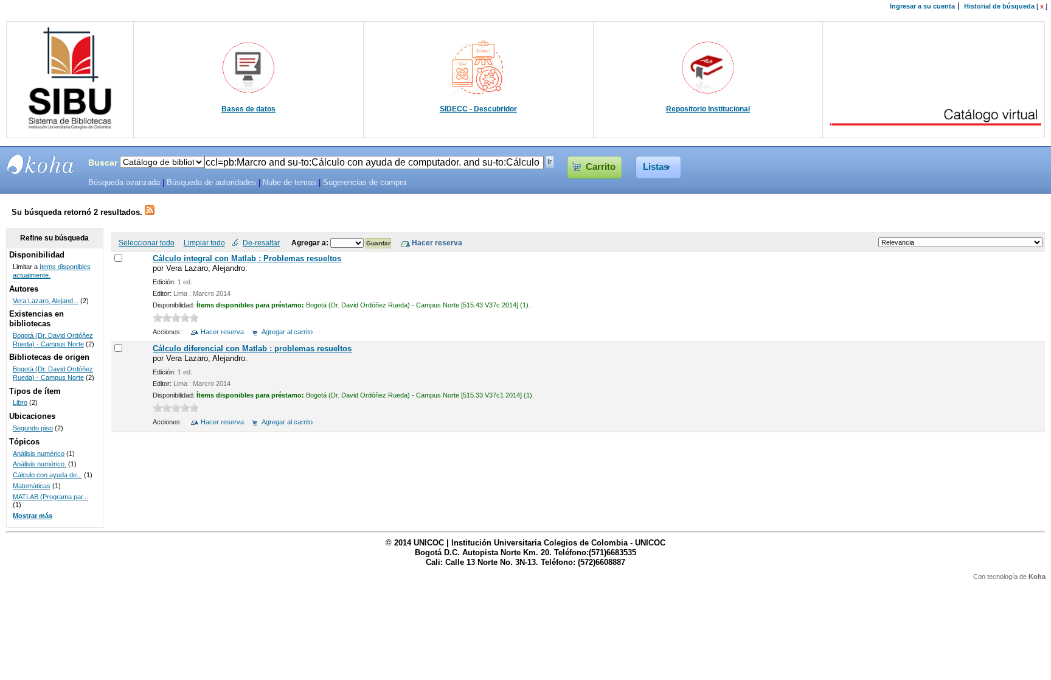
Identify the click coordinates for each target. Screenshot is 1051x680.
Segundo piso (33, 428)
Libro (20, 402)
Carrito (601, 167)
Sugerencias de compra (364, 182)
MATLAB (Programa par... (50, 496)
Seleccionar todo (147, 243)
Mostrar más (32, 515)
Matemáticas (31, 485)
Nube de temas (289, 182)
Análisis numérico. (39, 464)
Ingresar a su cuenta (922, 6)
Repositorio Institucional (708, 109)
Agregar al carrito (287, 331)
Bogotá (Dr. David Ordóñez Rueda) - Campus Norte (53, 340)
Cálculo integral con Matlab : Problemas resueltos (247, 258)
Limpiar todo (204, 243)
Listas (655, 167)
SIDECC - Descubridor (478, 109)
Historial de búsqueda (999, 6)
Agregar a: (310, 243)
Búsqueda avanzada (124, 182)
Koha (1037, 576)
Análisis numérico (38, 453)
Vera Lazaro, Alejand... (45, 300)
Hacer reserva (222, 331)
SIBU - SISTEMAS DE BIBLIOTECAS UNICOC (40, 164)
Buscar (102, 162)
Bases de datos (248, 109)
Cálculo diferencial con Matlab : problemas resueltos (252, 348)
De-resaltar (261, 243)
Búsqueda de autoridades (211, 182)
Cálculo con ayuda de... (47, 474)
